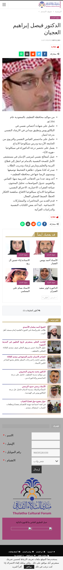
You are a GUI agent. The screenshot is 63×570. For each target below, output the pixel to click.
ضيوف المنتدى (55, 17)
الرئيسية (50, 552)
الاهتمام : (9, 460)
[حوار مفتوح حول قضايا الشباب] (54, 406)
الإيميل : (8, 443)
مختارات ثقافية (42, 555)
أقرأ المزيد (17, 567)
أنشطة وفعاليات (13, 552)
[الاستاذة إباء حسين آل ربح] (18, 248)
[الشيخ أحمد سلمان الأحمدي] (54, 332)
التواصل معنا (18, 555)
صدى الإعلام (29, 555)
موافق (29, 567)
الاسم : (8, 435)
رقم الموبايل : (12, 452)
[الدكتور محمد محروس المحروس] (54, 376)
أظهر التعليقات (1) (30, 310)
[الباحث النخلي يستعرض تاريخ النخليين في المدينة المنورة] (54, 347)
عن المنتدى (39, 552)
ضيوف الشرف (51, 282)
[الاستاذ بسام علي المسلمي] (18, 276)
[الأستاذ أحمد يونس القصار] (45, 248)
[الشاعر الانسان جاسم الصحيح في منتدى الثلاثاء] (54, 362)
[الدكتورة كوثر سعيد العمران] (45, 276)
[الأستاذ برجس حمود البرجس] (54, 391)
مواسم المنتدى (26, 552)
